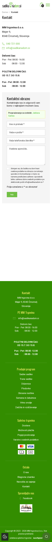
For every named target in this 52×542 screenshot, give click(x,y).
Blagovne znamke (26, 477)
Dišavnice (26, 383)
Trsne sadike (26, 379)
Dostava (26, 425)
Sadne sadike (26, 374)
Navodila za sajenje (26, 481)
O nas (26, 472)
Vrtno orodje (26, 402)
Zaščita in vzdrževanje (26, 407)
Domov (5, 12)
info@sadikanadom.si (18, 48)
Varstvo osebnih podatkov (26, 439)
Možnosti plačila (26, 430)
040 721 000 (13, 43)
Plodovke (26, 388)
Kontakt (26, 486)
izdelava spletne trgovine (20, 538)
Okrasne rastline (26, 393)
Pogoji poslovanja (26, 435)
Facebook (27, 498)
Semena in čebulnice (26, 398)
